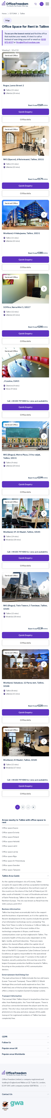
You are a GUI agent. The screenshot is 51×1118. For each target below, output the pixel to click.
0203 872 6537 (36, 4)
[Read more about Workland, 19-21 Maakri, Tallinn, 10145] (25, 546)
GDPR (4, 1036)
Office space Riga (9, 856)
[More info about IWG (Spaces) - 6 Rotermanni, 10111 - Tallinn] (25, 154)
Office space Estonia (10, 832)
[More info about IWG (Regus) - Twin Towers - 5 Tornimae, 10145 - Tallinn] (25, 600)
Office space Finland (10, 837)
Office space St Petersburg (13, 861)
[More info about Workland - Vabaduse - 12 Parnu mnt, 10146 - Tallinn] (25, 677)
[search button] (28, 4)
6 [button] (15, 540)
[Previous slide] (7, 67)
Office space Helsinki (10, 841)
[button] (32, 561)
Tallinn (22, 13)
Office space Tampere (11, 870)
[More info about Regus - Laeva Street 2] (25, 80)
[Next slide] (44, 67)
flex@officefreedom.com (28, 42)
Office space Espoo (10, 828)
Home (4, 13)
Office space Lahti (9, 846)
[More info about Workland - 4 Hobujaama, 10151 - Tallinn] (25, 228)
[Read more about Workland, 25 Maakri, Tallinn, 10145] (25, 774)
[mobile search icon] (42, 4)
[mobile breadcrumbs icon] (47, 4)
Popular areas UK (10, 1048)
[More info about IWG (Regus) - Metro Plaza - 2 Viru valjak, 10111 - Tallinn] (25, 449)
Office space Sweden (11, 865)
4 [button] (14, 550)
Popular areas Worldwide (13, 1054)
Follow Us (6, 1042)
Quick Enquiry (25, 111)
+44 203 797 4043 (18, 401)
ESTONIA (13, 13)
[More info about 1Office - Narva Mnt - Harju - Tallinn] (25, 302)
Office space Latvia (10, 852)
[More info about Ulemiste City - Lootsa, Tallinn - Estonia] (25, 376)
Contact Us (7, 1094)
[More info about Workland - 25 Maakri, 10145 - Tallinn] (25, 754)
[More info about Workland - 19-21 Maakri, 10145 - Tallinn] (25, 526)
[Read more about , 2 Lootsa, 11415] (25, 395)
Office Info (25, 119)
